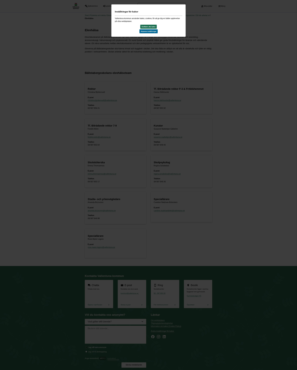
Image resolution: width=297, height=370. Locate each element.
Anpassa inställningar (148, 31)
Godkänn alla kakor (148, 27)
